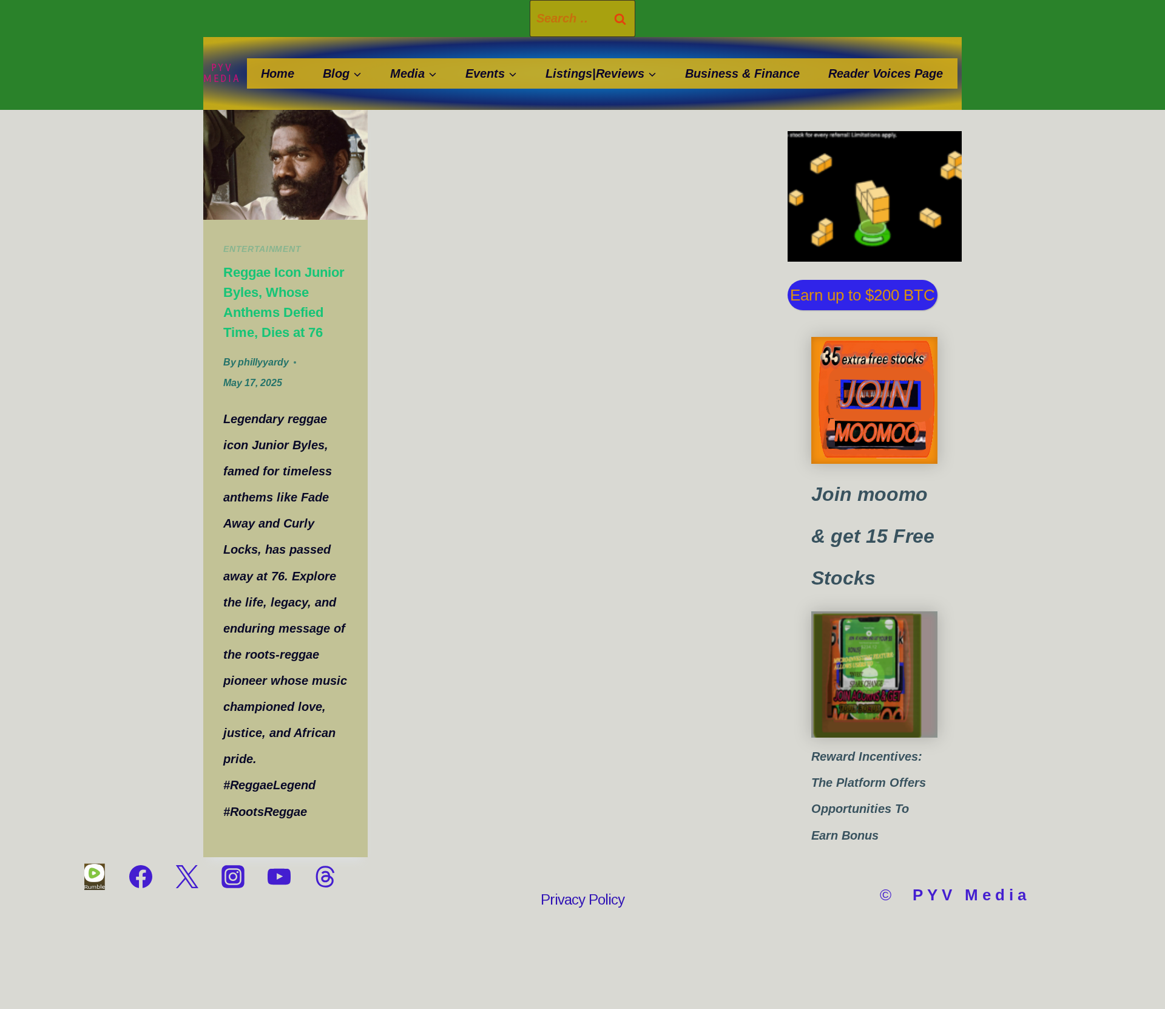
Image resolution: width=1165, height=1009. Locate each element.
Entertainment (262, 249)
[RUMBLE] (95, 877)
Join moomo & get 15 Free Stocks (872, 536)
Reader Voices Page (885, 73)
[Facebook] (141, 877)
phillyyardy (263, 362)
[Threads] (325, 877)
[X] (187, 877)
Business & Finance (742, 73)
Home (277, 73)
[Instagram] (233, 877)
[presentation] (285, 165)
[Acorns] (874, 674)
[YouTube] (279, 877)
